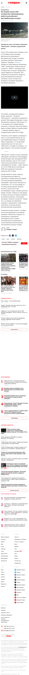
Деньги (9, 271)
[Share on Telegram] (16, 236)
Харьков (3, 579)
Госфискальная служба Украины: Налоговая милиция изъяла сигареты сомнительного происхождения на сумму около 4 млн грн (8, 266)
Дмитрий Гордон (21, 569)
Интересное (4, 560)
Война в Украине (5, 537)
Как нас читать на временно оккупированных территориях (5, 620)
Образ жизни (4, 553)
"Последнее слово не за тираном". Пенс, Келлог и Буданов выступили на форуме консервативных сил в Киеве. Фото (14, 466)
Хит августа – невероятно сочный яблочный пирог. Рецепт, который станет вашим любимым (15, 505)
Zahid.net (17, 62)
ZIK (10, 184)
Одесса (3, 574)
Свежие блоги (6, 298)
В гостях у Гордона (19, 541)
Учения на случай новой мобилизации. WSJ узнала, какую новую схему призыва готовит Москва (13, 454)
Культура (3, 548)
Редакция (3, 610)
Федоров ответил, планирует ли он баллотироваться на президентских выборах (14, 390)
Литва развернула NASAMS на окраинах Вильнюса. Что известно (11, 437)
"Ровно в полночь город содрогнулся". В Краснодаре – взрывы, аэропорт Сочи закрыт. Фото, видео (14, 431)
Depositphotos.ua (22, 647)
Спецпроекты (18, 563)
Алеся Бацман (20, 587)
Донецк (3, 576)
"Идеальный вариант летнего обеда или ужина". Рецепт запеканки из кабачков (14, 525)
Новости (3, 534)
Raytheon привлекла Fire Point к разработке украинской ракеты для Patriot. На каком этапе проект (14, 486)
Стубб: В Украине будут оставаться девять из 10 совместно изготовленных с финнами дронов (14, 448)
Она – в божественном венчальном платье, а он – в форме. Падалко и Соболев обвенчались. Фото (8, 288)
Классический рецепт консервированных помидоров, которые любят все (15, 498)
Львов (3, 239)
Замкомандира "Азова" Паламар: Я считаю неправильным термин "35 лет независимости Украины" (16, 405)
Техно (2, 551)
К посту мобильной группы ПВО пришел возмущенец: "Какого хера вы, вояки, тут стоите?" (14, 312)
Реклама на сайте (5, 612)
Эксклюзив (17, 551)
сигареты (13, 239)
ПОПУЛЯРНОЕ (5, 377)
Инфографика (4, 558)
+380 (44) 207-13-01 (8, 626)
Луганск (3, 586)
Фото (16, 553)
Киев (2, 569)
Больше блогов (14, 329)
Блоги (16, 544)
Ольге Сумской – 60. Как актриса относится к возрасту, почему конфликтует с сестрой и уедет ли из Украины (16, 512)
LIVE (16, 548)
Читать (24, 243)
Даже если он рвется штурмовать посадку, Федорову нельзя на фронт (13, 318)
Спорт (2, 546)
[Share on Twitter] (13, 236)
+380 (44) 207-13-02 (8, 628)
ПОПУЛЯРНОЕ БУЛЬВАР (8, 494)
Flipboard (19, 592)
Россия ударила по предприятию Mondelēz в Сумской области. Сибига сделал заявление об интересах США (13, 479)
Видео (16, 556)
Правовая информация (6, 615)
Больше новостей (14, 490)
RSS (18, 594)
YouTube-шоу (18, 560)
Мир (2, 544)
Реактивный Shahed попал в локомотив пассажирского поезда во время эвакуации (15, 397)
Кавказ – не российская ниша (11, 301)
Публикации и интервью (20, 539)
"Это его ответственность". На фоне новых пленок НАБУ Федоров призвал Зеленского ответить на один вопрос (16, 412)
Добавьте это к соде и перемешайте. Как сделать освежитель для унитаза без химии (16, 519)
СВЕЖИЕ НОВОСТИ (7, 425)
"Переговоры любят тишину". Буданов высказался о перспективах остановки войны (14, 442)
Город (2, 566)
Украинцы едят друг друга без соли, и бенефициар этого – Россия (13, 306)
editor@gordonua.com (9, 630)
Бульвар (4, 274)
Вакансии (3, 607)
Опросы (16, 558)
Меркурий (19, 239)
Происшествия (4, 556)
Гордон (2, 7)
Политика (8, 7)
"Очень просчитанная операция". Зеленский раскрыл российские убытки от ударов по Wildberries (13, 473)
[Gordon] (14, 3)
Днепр (2, 581)
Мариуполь (3, 584)
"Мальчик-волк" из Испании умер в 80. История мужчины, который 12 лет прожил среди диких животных (15, 382)
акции (7, 239)
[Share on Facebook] (10, 236)
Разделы (17, 534)
